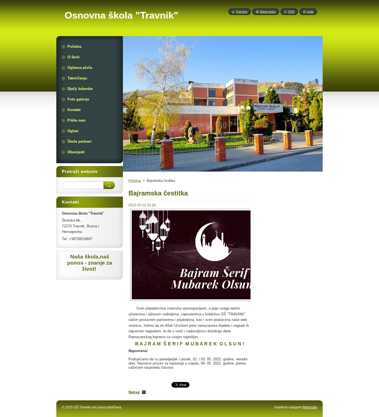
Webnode (309, 407)
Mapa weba (268, 11)
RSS (291, 11)
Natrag (134, 392)
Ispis (310, 11)
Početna (134, 180)
